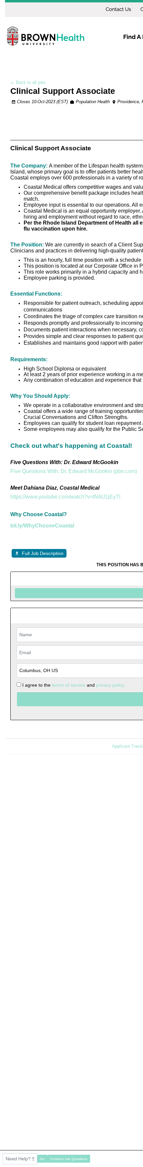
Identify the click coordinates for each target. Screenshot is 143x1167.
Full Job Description (43, 553)
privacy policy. (110, 685)
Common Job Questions (68, 1159)
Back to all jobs (30, 82)
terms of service (68, 685)
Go (42, 1159)
